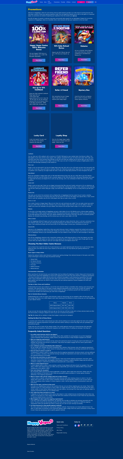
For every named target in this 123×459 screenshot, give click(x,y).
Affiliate (68, 2)
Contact (74, 2)
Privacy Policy (60, 427)
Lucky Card (39, 135)
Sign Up (89, 2)
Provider (63, 2)
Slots (45, 2)
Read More (39, 60)
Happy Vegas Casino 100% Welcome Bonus (39, 47)
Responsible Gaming (62, 433)
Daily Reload (31, 173)
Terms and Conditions (62, 425)
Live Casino (49, 2)
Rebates (84, 46)
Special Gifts (31, 227)
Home (41, 2)
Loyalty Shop (61, 135)
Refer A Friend (61, 90)
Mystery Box (84, 90)
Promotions (57, 2)
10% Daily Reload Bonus (61, 47)
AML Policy (59, 430)
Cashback (30, 153)
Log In (81, 2)
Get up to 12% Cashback (39, 88)
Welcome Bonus (32, 235)
